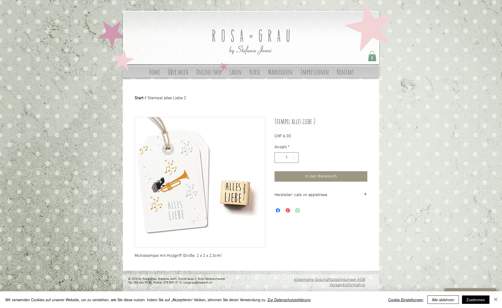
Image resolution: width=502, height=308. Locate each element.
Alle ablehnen (443, 299)
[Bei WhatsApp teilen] (298, 210)
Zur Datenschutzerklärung (289, 299)
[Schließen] (496, 299)
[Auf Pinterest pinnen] (288, 210)
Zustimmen (475, 299)
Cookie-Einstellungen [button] (405, 299)
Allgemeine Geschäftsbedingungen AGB (329, 279)
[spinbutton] (286, 158)
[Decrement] (279, 158)
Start (139, 98)
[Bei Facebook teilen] (278, 210)
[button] (372, 56)
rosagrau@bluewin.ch (197, 283)
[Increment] (294, 158)
